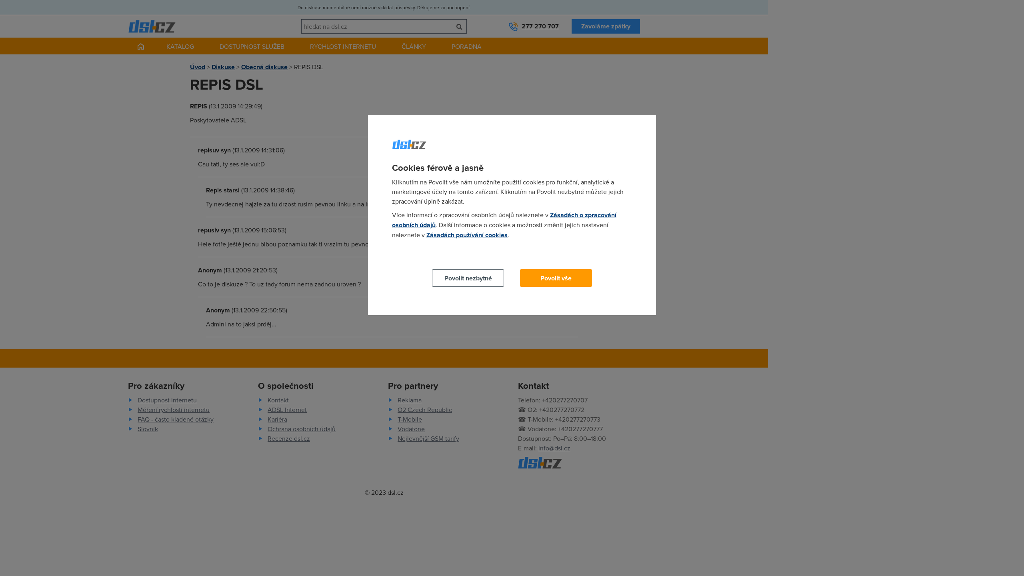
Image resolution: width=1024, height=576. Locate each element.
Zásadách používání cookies (467, 235)
